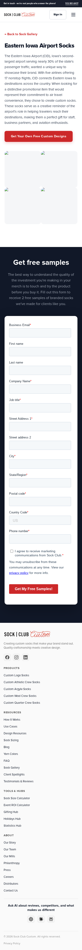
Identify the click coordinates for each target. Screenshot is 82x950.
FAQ (7, 761)
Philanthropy (12, 863)
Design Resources (15, 733)
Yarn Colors (11, 754)
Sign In (58, 14)
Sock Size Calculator (17, 798)
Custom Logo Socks (16, 675)
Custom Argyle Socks (17, 689)
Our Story (10, 842)
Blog (6, 747)
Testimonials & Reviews (18, 781)
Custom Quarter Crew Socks (22, 703)
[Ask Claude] (41, 919)
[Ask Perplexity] (51, 919)
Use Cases (10, 726)
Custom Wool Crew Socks (20, 696)
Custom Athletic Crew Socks (22, 682)
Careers (9, 877)
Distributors (11, 884)
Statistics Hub (12, 826)
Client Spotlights (14, 774)
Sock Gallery (12, 768)
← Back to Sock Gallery (21, 34)
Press (7, 870)
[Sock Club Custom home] (20, 14)
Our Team (10, 849)
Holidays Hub (12, 819)
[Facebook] (7, 657)
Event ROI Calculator (17, 805)
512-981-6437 (71, 3)
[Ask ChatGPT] (31, 919)
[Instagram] (16, 657)
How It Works (12, 720)
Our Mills (9, 856)
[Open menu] (73, 15)
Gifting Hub (11, 812)
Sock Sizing (11, 740)
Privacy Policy (12, 943)
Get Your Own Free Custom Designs (38, 136)
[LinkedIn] (25, 657)
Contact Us (11, 890)
